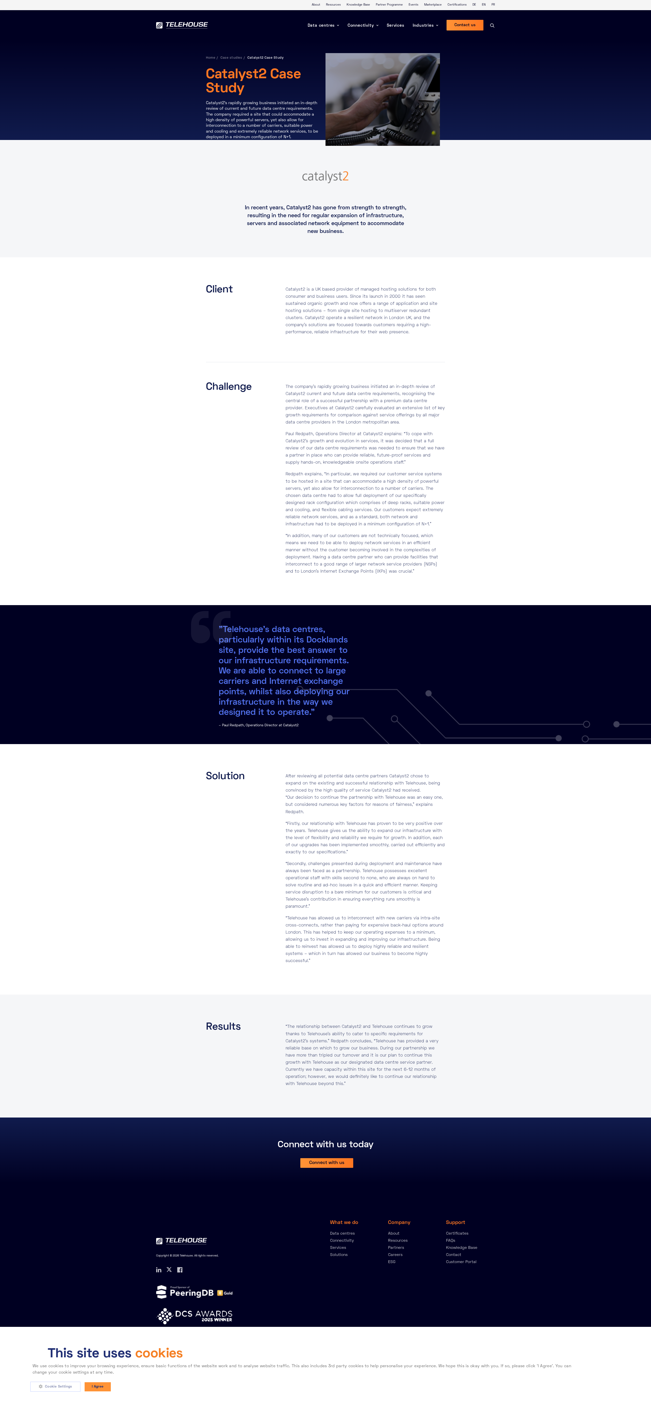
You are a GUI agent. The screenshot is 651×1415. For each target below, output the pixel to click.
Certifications (457, 5)
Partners (396, 1248)
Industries (423, 25)
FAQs (450, 1241)
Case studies (231, 57)
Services (395, 25)
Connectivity (361, 25)
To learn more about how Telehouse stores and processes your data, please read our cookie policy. (213, 1372)
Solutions (339, 1255)
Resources (333, 5)
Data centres (321, 25)
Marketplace (433, 5)
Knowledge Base (358, 5)
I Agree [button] (98, 1386)
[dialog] (325, 1371)
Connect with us (326, 1163)
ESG (391, 1262)
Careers (395, 1255)
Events (413, 5)
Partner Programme (389, 5)
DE (474, 5)
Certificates (457, 1233)
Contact (453, 1255)
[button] (57, 1387)
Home (210, 57)
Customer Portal (461, 1262)
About (316, 5)
